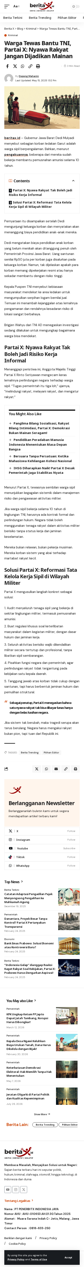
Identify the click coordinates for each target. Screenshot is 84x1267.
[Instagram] (42, 840)
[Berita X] (42, 6)
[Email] (56, 769)
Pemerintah (10, 914)
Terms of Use (39, 1259)
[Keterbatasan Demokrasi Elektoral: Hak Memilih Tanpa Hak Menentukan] (67, 1069)
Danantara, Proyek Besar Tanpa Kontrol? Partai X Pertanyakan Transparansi (25, 922)
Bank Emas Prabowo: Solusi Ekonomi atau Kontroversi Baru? (28, 945)
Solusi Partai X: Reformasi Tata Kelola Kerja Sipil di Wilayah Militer (40, 204)
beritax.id (12, 138)
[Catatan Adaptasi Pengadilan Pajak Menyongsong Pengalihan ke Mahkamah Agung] (69, 896)
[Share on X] (15, 66)
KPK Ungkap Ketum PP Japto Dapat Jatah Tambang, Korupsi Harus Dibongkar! (27, 1018)
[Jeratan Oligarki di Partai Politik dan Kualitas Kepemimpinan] (67, 1096)
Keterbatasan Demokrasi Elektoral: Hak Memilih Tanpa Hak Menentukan (29, 1071)
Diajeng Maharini (29, 76)
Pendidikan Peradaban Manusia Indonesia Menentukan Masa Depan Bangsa (38, 444)
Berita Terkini (11, 889)
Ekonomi (9, 939)
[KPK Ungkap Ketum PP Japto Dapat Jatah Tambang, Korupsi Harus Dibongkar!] (67, 1015)
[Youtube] (42, 848)
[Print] (38, 66)
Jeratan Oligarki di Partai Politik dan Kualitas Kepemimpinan (27, 1096)
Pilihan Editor (51, 752)
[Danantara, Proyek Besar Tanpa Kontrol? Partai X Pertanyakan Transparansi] (69, 921)
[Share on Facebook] (7, 66)
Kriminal (13, 35)
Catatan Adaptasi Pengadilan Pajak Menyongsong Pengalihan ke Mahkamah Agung (28, 898)
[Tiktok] (42, 857)
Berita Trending (30, 752)
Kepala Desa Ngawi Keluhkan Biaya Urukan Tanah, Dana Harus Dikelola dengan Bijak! (28, 1045)
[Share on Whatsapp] (23, 66)
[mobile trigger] (8, 6)
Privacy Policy (16, 1259)
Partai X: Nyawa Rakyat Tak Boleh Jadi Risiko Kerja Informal (40, 192)
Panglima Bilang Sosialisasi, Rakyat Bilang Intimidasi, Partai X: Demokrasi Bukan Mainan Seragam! (39, 428)
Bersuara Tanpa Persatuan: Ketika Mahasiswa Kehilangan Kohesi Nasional (40, 458)
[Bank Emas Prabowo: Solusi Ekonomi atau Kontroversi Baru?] (69, 946)
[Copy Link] (30, 66)
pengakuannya (16, 154)
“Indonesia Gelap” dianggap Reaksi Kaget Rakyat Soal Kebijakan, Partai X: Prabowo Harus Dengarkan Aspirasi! (29, 969)
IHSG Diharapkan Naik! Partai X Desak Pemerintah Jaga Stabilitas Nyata (42, 470)
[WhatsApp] (42, 866)
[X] (42, 831)
